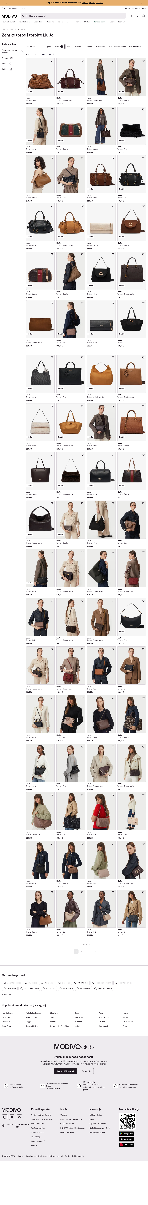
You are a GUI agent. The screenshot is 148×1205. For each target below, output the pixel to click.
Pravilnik (21, 1156)
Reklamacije (36, 1137)
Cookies (67, 1156)
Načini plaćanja (37, 1132)
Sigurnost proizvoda (97, 1123)
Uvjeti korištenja (67, 1132)
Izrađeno (77, 46)
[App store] (126, 1139)
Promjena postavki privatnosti (36, 1156)
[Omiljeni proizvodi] (138, 16)
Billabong (78, 1022)
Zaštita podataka (78, 1156)
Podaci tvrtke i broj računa (71, 1119)
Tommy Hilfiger (32, 1026)
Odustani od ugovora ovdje (42, 1119)
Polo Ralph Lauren (33, 1013)
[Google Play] (126, 1133)
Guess (76, 1013)
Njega (91, 1119)
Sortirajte (31, 46)
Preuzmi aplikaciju (130, 8)
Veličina (88, 46)
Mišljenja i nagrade (97, 1132)
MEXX (125, 1017)
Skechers (54, 1013)
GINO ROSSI (104, 1017)
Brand (58, 46)
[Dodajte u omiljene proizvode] (52, 61)
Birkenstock (103, 1026)
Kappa (28, 1022)
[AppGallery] (126, 1144)
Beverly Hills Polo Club (59, 1026)
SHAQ (53, 1017)
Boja (69, 46)
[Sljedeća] (141, 3)
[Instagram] (4, 1117)
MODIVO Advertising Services (72, 1128)
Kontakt (34, 1145)
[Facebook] (19, 1117)
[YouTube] (12, 1117)
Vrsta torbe (100, 46)
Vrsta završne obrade (117, 46)
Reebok (77, 1026)
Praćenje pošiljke (38, 1128)
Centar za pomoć (38, 1141)
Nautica (102, 1022)
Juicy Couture (31, 1017)
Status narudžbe (37, 1123)
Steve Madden (129, 1022)
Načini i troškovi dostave (41, 1115)
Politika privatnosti (56, 1156)
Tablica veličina (95, 1115)
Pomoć (143, 8)
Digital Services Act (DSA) (99, 1128)
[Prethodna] (6, 3)
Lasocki (53, 1022)
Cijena (48, 46)
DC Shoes (6, 1017)
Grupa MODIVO (67, 1123)
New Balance (7, 1013)
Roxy (125, 1026)
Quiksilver (6, 1022)
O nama (63, 1115)
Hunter (126, 1013)
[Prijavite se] (132, 16)
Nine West (78, 1017)
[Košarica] (143, 16)
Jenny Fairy (6, 1026)
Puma (101, 1013)
